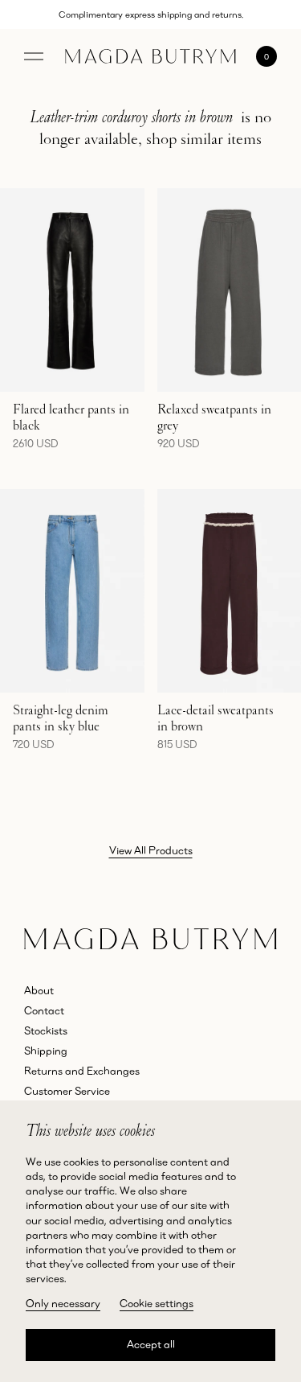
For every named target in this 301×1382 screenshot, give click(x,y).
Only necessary (63, 1303)
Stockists (45, 1030)
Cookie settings (156, 1303)
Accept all (151, 1344)
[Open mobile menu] (33, 56)
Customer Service (67, 1090)
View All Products (151, 850)
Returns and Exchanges (82, 1070)
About (39, 990)
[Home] (150, 56)
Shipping (45, 1050)
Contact (44, 1010)
